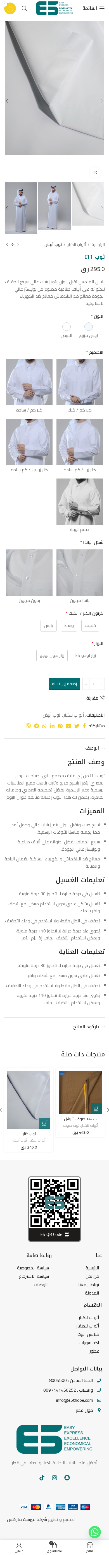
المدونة (92, 1293)
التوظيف (41, 1284)
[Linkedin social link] (52, 726)
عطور (94, 1351)
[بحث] (24, 8)
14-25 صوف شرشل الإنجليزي (80, 1121)
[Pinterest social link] (60, 726)
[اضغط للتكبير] (95, 172)
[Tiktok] (42, 1477)
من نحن (92, 1276)
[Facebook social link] (84, 726)
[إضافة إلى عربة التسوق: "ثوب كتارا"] (44, 1123)
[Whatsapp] (95, 1532)
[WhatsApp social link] (44, 726)
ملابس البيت (88, 1334)
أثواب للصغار (87, 1326)
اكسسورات (89, 1342)
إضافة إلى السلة (64, 683)
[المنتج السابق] (18, 244)
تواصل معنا (88, 1284)
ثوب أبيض (53, 244)
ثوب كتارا (29, 1133)
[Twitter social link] (77, 726)
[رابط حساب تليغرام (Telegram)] (36, 726)
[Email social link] (68, 726)
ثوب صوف (71, 1125)
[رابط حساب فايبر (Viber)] (28, 726)
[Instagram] (54, 1477)
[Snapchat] (67, 1477)
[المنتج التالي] (7, 244)
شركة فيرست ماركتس (27, 1519)
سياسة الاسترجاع (34, 1276)
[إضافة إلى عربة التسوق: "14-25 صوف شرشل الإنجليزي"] (96, 1108)
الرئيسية (98, 244)
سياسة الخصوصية (33, 1268)
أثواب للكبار (76, 244)
